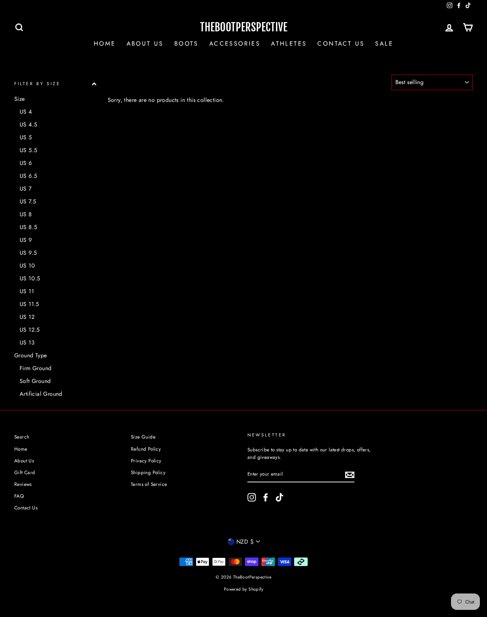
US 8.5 (28, 227)
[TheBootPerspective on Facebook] (265, 497)
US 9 (26, 240)
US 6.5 (28, 176)
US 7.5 (28, 201)
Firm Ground (35, 368)
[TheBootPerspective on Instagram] (251, 497)
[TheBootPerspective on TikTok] (279, 497)
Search (21, 436)
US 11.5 (29, 304)
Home (105, 43)
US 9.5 (28, 253)
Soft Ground (35, 381)
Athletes (289, 43)
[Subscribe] (349, 474)
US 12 (27, 317)
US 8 (26, 214)
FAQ (19, 495)
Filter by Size (37, 84)
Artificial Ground (41, 394)
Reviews (23, 484)
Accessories (234, 43)
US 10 (27, 265)
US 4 (26, 112)
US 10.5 (30, 278)
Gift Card (24, 472)
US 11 (27, 291)
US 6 (26, 163)
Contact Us (340, 43)
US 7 (26, 189)
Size (19, 99)
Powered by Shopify (243, 589)
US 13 (27, 342)
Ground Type (30, 355)
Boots (186, 43)
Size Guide (143, 436)
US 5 (26, 137)
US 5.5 (28, 150)
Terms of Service (149, 484)
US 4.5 (28, 124)
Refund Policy (146, 448)
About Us (145, 43)
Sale (384, 43)
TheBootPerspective (243, 27)
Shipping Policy (148, 472)
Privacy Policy (146, 460)
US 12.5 (30, 330)
